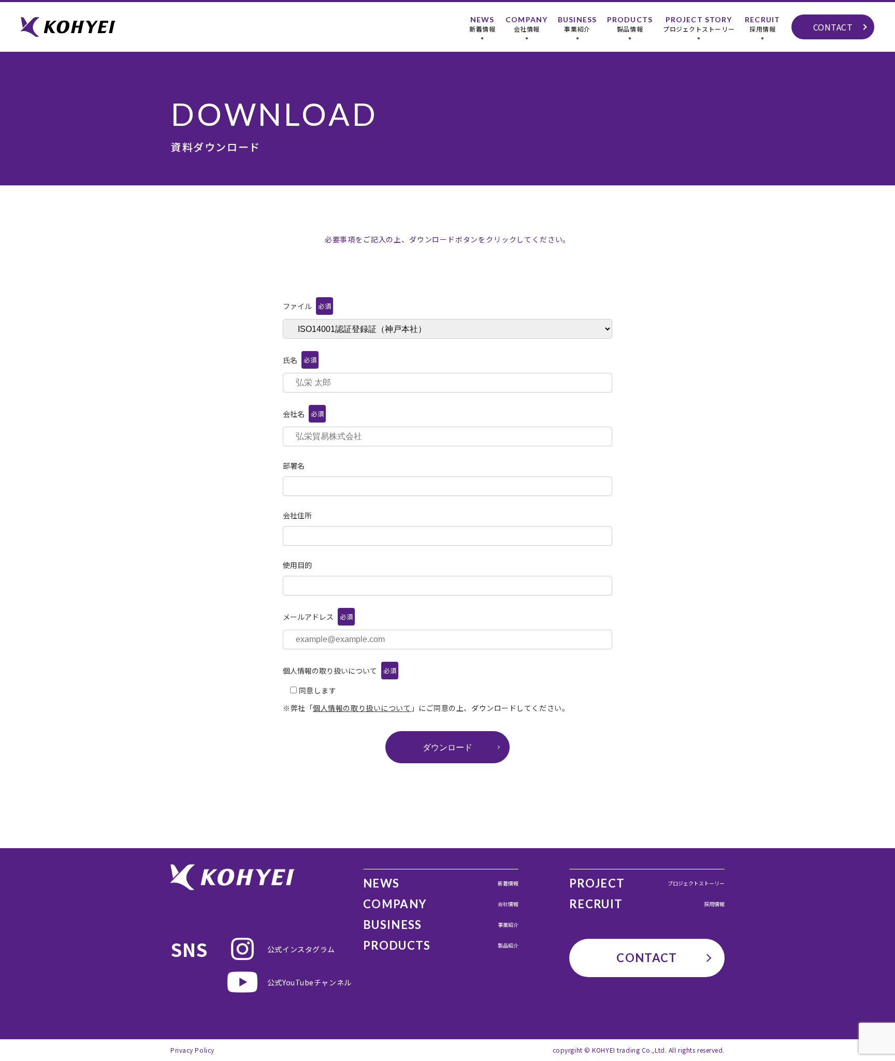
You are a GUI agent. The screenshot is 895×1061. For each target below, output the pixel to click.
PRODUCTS (440, 945)
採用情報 (762, 24)
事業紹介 (577, 24)
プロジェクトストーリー (698, 24)
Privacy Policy (192, 1049)
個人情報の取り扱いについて (362, 708)
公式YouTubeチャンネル (294, 982)
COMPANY (440, 904)
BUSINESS (440, 925)
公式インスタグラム (294, 949)
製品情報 (630, 24)
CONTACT (833, 27)
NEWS (440, 883)
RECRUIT (647, 904)
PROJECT (647, 883)
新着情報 (482, 24)
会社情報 (526, 24)
